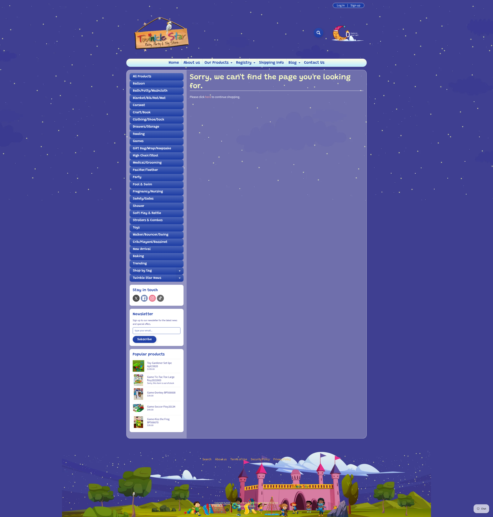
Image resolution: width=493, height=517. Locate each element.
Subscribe (144, 339)
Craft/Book (142, 112)
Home (174, 63)
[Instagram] (152, 298)
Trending (140, 263)
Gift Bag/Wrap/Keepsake (152, 148)
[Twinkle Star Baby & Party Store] (160, 33)
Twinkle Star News (158, 279)
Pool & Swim (142, 184)
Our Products (219, 64)
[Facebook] (144, 298)
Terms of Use (238, 459)
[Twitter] (136, 298)
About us (192, 63)
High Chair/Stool (145, 155)
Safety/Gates (143, 198)
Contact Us (314, 63)
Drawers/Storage (146, 127)
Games (138, 141)
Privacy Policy (282, 459)
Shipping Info (271, 63)
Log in (341, 5)
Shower (138, 206)
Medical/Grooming (147, 163)
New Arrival (142, 249)
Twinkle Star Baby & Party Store (245, 502)
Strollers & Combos (148, 220)
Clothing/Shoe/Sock (148, 119)
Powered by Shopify (246, 506)
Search (206, 459)
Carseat (139, 105)
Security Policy (260, 459)
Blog (294, 64)
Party (137, 177)
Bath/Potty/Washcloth (150, 91)
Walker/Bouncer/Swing (150, 234)
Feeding (139, 134)
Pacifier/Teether (145, 170)
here (208, 97)
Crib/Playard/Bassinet (150, 242)
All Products (142, 76)
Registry (246, 64)
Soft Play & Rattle (147, 213)
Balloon (139, 83)
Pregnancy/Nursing (148, 191)
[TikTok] (160, 298)
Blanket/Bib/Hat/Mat (149, 98)
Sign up (355, 5)
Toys (136, 227)
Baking (138, 256)
